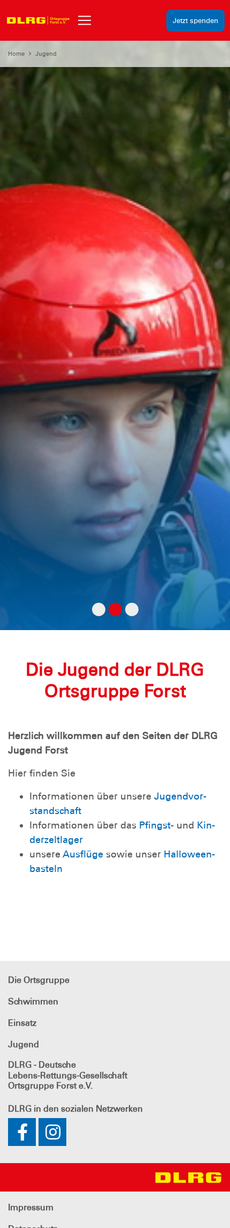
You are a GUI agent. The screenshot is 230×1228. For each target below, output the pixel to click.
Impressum (30, 1207)
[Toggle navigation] (84, 20)
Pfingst (155, 825)
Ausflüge (84, 854)
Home (16, 53)
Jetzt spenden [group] (195, 21)
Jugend (46, 53)
